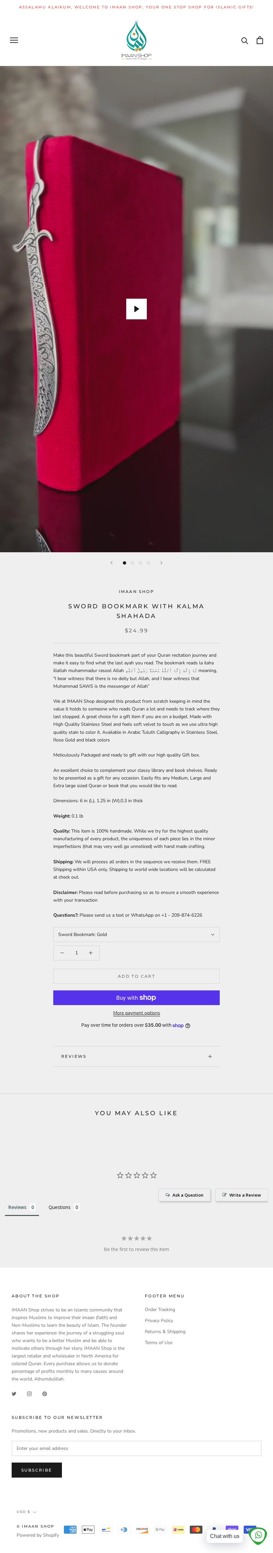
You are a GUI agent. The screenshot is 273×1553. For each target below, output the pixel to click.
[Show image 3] (140, 563)
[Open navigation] (14, 40)
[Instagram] (29, 1393)
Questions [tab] (60, 1207)
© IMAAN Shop (35, 1526)
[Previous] (112, 562)
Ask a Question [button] (187, 1195)
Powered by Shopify (38, 1535)
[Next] (161, 562)
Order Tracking (160, 1309)
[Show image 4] (148, 563)
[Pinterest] (44, 1393)
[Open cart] (260, 40)
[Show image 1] (124, 563)
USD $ (23, 1512)
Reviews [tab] (17, 1207)
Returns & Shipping (165, 1331)
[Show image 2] (132, 563)
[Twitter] (14, 1393)
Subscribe (36, 1470)
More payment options (136, 1013)
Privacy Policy (159, 1320)
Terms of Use (158, 1342)
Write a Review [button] (245, 1195)
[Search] (244, 40)
